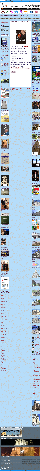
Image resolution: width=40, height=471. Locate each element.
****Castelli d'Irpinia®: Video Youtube (35, 18)
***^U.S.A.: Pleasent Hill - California (4, 370)
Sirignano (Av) (2, 345)
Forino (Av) (2, 327)
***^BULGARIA (2, 355)
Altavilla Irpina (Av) (3, 307)
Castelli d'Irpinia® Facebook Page (4, 22)
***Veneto (2, 358)
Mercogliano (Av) (2, 294)
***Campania (27, 68)
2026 (33, 357)
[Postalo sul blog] (21, 67)
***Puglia (2, 356)
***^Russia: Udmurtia (3, 368)
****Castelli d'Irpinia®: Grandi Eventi (12, 18)
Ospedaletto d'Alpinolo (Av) (3, 316)
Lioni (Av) (2, 315)
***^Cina (2, 353)
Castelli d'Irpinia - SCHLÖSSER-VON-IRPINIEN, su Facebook (7, 463)
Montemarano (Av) (3, 306)
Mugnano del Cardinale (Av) (4, 331)
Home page (20, 88)
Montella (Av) (2, 340)
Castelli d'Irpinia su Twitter (3, 464)
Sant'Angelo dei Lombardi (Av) (4, 309)
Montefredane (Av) (3, 303)
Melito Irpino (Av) (2, 339)
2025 (33, 358)
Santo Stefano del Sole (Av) (4, 333)
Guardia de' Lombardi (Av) (3, 328)
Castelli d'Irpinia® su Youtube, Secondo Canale (5, 461)
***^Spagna (2, 364)
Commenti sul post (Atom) (15, 89)
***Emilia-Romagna (3, 359)
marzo (34, 391)
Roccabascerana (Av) (3, 343)
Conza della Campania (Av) (4, 319)
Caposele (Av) (2, 337)
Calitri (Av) (2, 325)
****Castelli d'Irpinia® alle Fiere (4, 55)
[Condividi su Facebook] (22, 67)
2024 (33, 359)
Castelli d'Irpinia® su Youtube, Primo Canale (5, 460)
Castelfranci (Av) (2, 318)
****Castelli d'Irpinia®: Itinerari (20, 18)
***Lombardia (2, 350)
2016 (33, 397)
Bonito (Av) (2, 336)
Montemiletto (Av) (3, 304)
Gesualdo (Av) (2, 298)
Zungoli (4, 58)
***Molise (2, 361)
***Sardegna (2, 365)
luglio (34, 366)
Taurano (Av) (2, 313)
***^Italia (2, 349)
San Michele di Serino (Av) (3, 301)
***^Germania (2, 367)
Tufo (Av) (2, 300)
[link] (26, 46)
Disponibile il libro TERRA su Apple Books (6, 73)
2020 (33, 394)
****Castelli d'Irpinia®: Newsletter (27, 18)
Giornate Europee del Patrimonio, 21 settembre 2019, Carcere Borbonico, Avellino (6, 71)
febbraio (34, 392)
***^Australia (2, 362)
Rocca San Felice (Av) (3, 342)
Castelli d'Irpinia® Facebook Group (4, 21)
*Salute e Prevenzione (3, 86)
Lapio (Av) (2, 297)
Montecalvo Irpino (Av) (3, 321)
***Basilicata (2, 352)
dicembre (34, 362)
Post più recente (12, 88)
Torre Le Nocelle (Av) (3, 334)
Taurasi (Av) (2, 322)
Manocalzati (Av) (2, 295)
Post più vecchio (28, 88)
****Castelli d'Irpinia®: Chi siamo (4, 18)
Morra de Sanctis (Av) (3, 330)
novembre (34, 363)
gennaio (34, 393)
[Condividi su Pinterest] (23, 67)
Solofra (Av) (2, 312)
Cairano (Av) (2, 324)
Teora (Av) (2, 346)
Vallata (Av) (2, 310)
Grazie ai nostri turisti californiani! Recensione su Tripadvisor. (6, 63)
